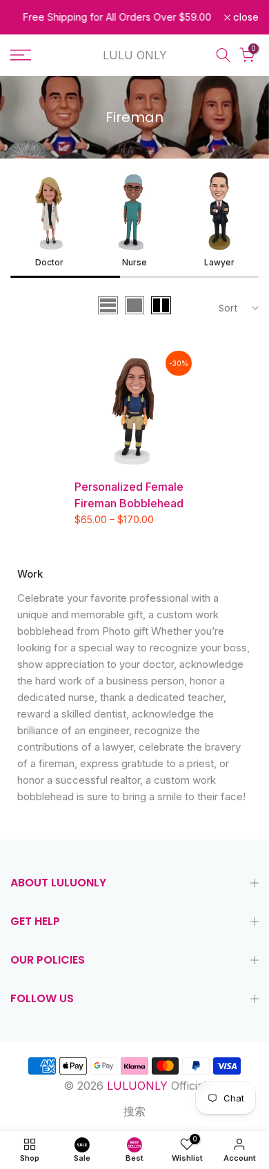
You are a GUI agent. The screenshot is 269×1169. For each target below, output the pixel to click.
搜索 (134, 1111)
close (244, 17)
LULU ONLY (135, 55)
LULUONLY (137, 1085)
